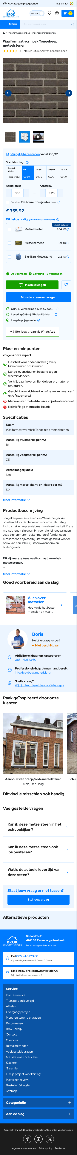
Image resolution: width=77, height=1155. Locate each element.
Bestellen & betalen (18, 1085)
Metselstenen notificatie (22, 1057)
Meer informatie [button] (14, 500)
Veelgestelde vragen (19, 1051)
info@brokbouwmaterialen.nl (33, 672)
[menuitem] (38, 995)
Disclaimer (60, 1148)
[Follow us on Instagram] (38, 1139)
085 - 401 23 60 (25, 660)
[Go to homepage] (11, 13)
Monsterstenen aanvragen (23, 1018)
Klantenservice (15, 995)
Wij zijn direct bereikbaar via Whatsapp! (39, 685)
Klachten (12, 1063)
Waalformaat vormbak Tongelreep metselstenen (32, 32)
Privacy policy (45, 1148)
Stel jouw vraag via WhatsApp (35, 332)
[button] (10, 137)
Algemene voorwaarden (24, 1148)
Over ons (12, 1040)
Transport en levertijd (20, 1001)
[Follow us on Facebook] (27, 1139)
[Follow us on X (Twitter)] (50, 1139)
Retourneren (14, 1023)
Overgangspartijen (18, 1012)
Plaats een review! (17, 1080)
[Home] (4, 32)
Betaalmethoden (17, 1046)
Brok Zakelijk (14, 1029)
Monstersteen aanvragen (38, 297)
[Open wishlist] (50, 13)
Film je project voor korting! (23, 1074)
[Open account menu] (57, 13)
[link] (35, 604)
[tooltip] (27, 162)
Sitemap (11, 1091)
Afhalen (11, 1006)
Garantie (12, 1068)
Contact (11, 1034)
